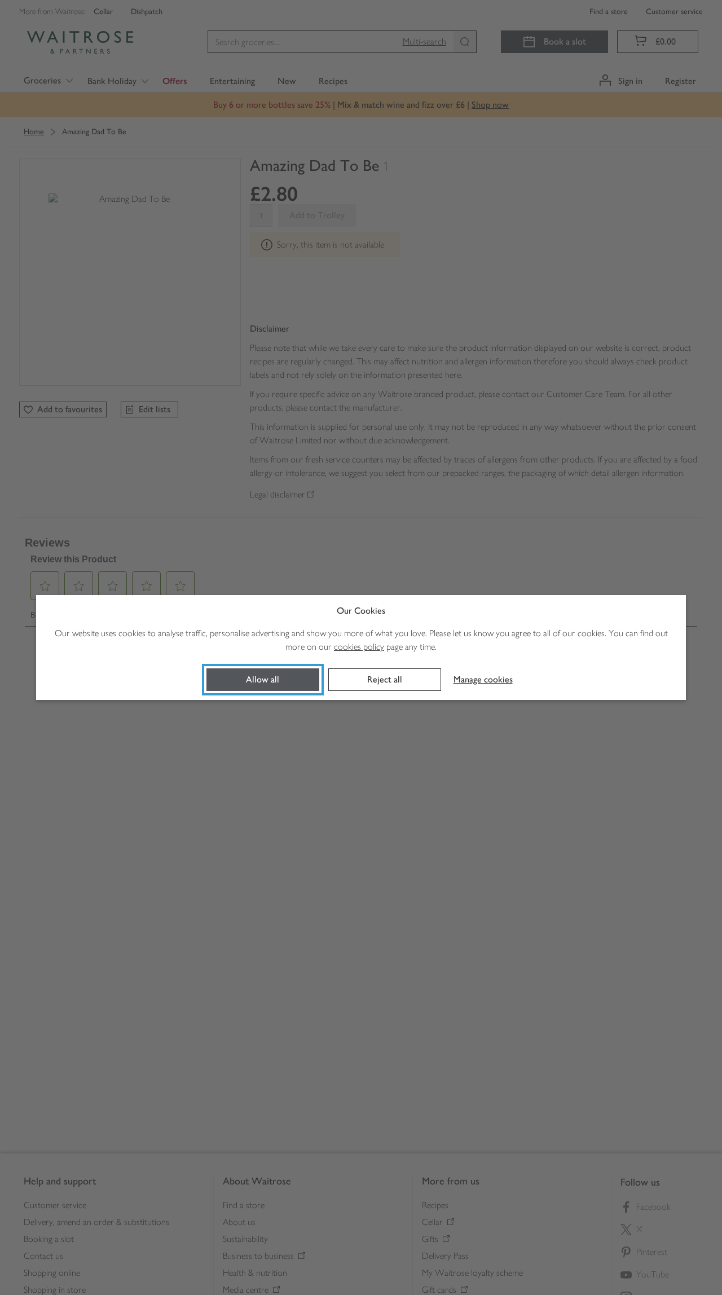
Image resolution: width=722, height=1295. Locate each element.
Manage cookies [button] (483, 679)
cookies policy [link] (359, 646)
